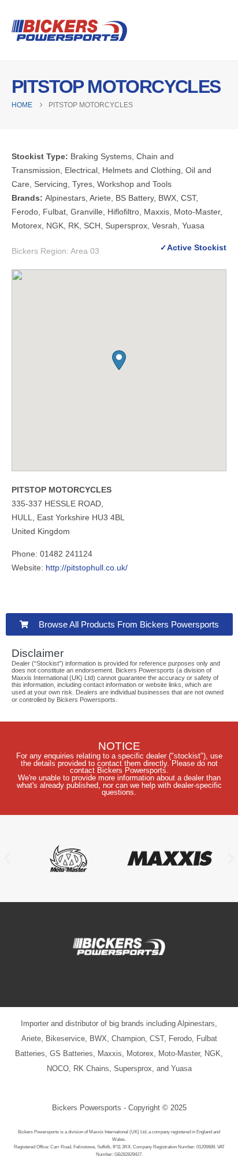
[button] (119, 360)
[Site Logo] (69, 30)
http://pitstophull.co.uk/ (87, 567)
